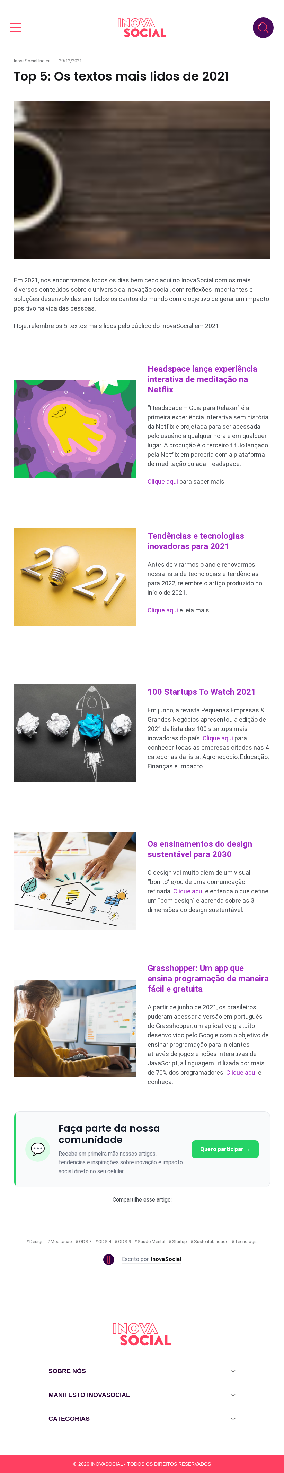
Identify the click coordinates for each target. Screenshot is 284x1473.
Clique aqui (163, 481)
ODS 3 (85, 1241)
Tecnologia (246, 1241)
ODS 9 (124, 1241)
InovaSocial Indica (32, 60)
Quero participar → (225, 1149)
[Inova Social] (142, 27)
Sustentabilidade (211, 1241)
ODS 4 (104, 1241)
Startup (179, 1241)
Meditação (61, 1241)
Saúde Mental (151, 1241)
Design (36, 1241)
